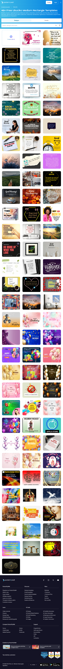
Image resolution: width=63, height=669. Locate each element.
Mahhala (47, 590)
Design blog (6, 615)
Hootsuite (21, 632)
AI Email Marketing (30, 615)
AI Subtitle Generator (48, 611)
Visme (20, 628)
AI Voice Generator (48, 613)
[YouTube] (58, 580)
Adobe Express (6, 632)
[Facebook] (43, 580)
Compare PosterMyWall (9, 624)
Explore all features (29, 600)
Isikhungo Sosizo (38, 630)
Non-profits (48, 600)
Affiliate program (7, 596)
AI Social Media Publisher (32, 613)
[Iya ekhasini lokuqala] (6, 2)
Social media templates (30, 594)
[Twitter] (53, 580)
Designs (16, 20)
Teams (46, 596)
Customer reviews (7, 602)
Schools (47, 598)
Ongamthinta (37, 628)
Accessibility (37, 632)
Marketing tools (28, 598)
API (34, 636)
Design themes (28, 596)
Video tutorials (6, 611)
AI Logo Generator (48, 617)
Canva (4, 628)
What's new (6, 592)
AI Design (28, 611)
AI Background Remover (49, 615)
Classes (5, 613)
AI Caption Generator (48, 619)
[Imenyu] (60, 2)
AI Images (28, 619)
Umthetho (36, 638)
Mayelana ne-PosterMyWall (9, 590)
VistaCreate (6, 630)
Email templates (29, 592)
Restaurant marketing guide (10, 619)
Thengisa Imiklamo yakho (9, 600)
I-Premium (47, 592)
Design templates (29, 590)
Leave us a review (7, 598)
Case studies (6, 594)
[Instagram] (48, 580)
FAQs (35, 634)
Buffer (20, 630)
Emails (46, 20)
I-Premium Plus (48, 594)
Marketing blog (6, 617)
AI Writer (28, 617)
